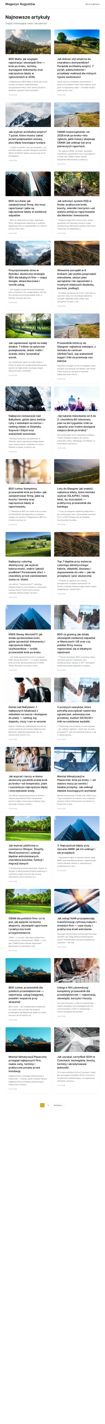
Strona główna (92, 4)
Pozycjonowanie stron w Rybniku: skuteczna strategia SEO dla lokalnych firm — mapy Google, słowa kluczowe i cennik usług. (28, 277)
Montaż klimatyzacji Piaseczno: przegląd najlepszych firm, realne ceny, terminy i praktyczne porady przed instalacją (28, 1064)
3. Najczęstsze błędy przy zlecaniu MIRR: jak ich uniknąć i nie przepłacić (76, 849)
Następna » (58, 1105)
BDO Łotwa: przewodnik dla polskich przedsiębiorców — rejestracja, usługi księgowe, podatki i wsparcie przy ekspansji (26, 994)
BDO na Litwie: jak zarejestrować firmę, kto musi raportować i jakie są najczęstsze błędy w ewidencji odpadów (27, 208)
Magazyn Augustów (20, 4)
